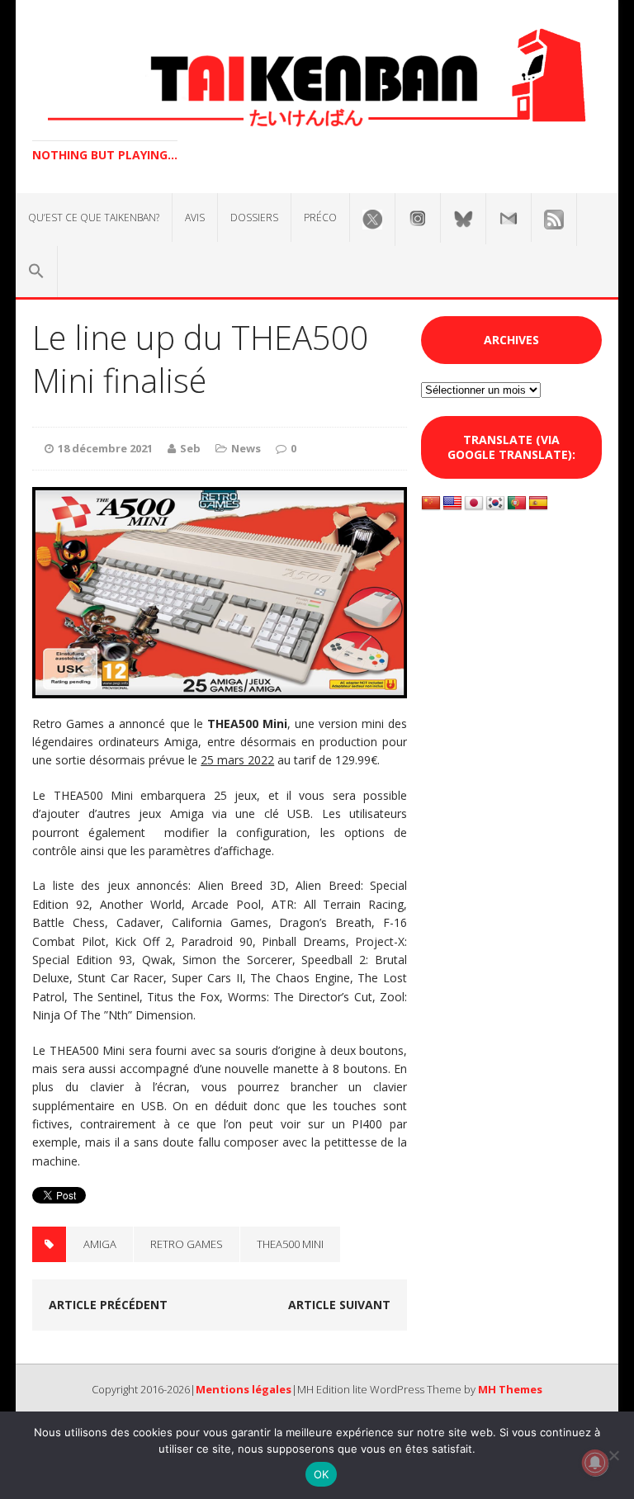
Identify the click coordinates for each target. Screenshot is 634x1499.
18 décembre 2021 (105, 448)
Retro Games (186, 1244)
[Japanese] (474, 503)
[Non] (613, 1455)
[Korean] (495, 503)
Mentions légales (243, 1389)
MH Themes (510, 1389)
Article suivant (339, 1304)
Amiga (99, 1244)
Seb (190, 448)
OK (321, 1474)
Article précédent (108, 1304)
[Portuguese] (517, 503)
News (246, 448)
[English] (452, 503)
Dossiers (254, 217)
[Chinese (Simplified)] (431, 503)
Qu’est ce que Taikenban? (93, 217)
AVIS (195, 217)
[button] (36, 271)
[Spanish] (538, 503)
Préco (320, 217)
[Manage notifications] (595, 1462)
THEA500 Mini (290, 1244)
